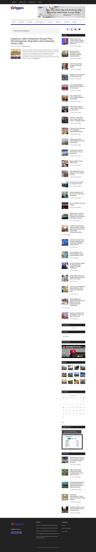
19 (70, 410)
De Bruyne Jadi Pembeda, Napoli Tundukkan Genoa (46, 530)
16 (83, 407)
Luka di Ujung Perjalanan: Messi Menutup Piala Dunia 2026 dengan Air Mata (77, 289)
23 (83, 410)
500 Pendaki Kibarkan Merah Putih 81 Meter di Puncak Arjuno (77, 86)
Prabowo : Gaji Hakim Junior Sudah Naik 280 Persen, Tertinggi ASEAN (77, 119)
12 (70, 407)
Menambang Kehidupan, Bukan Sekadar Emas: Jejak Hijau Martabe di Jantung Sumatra (77, 485)
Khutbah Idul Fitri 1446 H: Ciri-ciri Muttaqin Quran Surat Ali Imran (77, 508)
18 (66, 410)
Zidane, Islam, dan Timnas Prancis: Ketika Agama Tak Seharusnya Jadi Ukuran (77, 41)
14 (76, 407)
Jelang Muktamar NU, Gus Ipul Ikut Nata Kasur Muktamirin (77, 194)
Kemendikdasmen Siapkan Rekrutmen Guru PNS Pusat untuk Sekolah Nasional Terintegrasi (77, 302)
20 (73, 410)
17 (63, 410)
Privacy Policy (65, 531)
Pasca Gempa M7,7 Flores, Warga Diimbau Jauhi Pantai (77, 97)
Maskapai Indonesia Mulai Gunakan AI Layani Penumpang (77, 141)
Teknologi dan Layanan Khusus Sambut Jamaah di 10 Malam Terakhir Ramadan (77, 460)
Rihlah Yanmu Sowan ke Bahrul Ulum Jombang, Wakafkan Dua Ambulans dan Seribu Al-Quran (77, 216)
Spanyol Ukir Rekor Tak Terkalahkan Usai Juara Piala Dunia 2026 (77, 314)
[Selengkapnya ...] (36, 58)
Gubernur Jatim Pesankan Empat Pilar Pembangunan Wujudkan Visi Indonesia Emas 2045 (32, 41)
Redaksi (63, 525)
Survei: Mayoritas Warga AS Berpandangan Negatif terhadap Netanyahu (77, 265)
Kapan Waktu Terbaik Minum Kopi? (76, 161)
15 (80, 407)
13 (73, 407)
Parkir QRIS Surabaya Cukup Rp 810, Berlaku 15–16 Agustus (76, 108)
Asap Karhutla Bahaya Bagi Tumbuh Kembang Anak (47, 528)
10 (63, 407)
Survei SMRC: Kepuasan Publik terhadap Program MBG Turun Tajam (77, 277)
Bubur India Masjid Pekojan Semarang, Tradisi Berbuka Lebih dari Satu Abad (76, 472)
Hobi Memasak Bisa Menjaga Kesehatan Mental (76, 65)
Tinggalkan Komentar (26, 46)
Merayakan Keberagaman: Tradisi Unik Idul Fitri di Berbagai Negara (77, 497)
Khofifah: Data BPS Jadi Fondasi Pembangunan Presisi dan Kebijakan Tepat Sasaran (77, 242)
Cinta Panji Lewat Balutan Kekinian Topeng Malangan (47, 525)
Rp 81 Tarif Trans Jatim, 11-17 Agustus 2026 (77, 182)
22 (80, 410)
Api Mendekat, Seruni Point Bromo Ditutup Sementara (76, 151)
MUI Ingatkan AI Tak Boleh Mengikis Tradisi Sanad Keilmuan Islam (76, 254)
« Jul (63, 422)
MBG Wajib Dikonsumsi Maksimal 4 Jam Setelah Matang (77, 173)
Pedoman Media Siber (66, 528)
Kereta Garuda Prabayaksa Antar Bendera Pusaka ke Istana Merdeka (76, 54)
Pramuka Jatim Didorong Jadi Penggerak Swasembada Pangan (77, 130)
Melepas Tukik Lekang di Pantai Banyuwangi (77, 75)
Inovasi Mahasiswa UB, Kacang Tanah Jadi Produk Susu (47, 533)
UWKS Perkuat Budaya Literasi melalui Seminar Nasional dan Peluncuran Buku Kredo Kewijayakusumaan (77, 229)
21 (76, 410)
